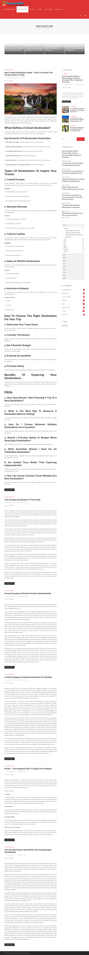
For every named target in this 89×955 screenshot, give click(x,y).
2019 (64, 269)
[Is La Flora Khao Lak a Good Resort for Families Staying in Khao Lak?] (65, 119)
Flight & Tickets (73, 296)
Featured (65, 325)
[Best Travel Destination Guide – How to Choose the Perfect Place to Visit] (30, 99)
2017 (64, 275)
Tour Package (73, 307)
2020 (64, 266)
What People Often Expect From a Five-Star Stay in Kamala (72, 214)
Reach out (59, 9)
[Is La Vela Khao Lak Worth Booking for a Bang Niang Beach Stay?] (65, 109)
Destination (22, 9)
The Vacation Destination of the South (22, 500)
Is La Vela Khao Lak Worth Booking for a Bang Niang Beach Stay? (77, 110)
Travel (39, 9)
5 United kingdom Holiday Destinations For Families (28, 677)
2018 (64, 272)
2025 (64, 254)
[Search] (80, 15)
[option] (14, 45)
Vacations (48, 9)
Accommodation (9, 9)
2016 (64, 278)
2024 (64, 257)
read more (9, 489)
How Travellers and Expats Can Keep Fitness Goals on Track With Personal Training (72, 197)
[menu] (85, 16)
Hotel (32, 9)
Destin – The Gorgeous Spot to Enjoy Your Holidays (53, 48)
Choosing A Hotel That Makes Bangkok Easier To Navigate (71, 206)
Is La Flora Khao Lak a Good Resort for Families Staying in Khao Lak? (77, 120)
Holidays (73, 300)
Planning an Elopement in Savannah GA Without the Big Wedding (77, 129)
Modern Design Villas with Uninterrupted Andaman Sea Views (73, 188)
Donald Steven (11, 77)
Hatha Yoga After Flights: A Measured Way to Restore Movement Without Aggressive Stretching (71, 154)
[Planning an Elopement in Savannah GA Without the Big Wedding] (65, 128)
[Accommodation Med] (13, 3)
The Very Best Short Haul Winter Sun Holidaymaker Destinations (74, 48)
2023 (64, 260)
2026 (64, 225)
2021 (64, 263)
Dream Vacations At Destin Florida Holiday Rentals (27, 593)
